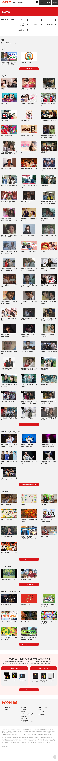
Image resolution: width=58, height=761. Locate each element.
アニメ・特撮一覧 (29, 584)
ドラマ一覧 (29, 424)
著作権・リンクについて (43, 713)
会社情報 (39, 709)
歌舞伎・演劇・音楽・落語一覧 (29, 484)
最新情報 (23, 711)
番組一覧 (48, 2)
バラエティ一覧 (29, 559)
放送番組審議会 (24, 720)
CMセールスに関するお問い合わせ (28, 714)
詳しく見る (29, 689)
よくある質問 (24, 709)
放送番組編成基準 (25, 716)
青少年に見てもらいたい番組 (27, 721)
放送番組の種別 (24, 718)
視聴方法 (55, 2)
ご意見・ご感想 (41, 711)
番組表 (42, 2)
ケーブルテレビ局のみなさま (27, 713)
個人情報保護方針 (41, 714)
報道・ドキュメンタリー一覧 (29, 644)
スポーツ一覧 (29, 68)
